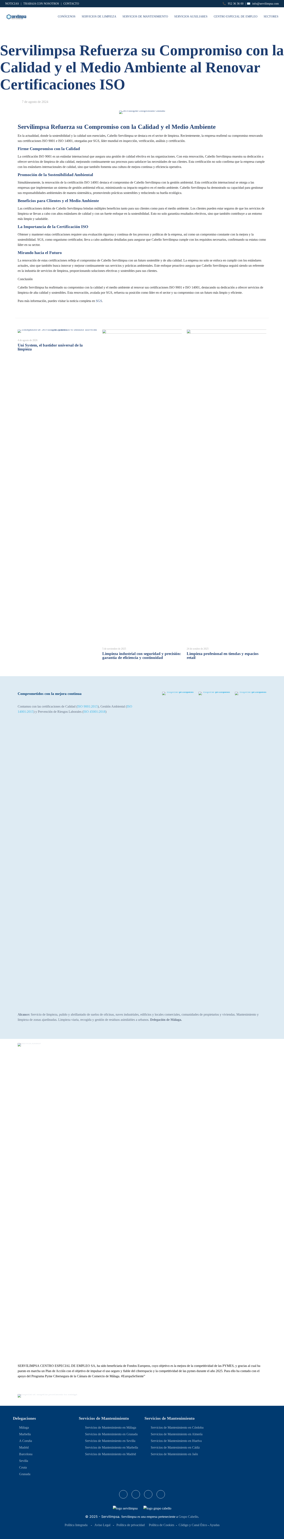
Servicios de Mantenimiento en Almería (177, 1434)
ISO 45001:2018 (94, 711)
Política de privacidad (130, 1525)
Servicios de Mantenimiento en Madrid (110, 1454)
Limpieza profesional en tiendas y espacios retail (222, 655)
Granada (24, 1474)
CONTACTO (71, 3)
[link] (178, 848)
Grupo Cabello (188, 1516)
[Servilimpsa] (16, 16)
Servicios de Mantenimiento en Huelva (176, 1441)
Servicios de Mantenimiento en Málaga (110, 1427)
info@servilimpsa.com (265, 3)
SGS (99, 301)
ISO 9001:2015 (87, 706)
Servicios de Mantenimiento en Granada (111, 1434)
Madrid (24, 1447)
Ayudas (215, 1525)
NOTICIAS (12, 3)
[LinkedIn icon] (136, 1494)
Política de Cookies (161, 1525)
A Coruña (25, 1441)
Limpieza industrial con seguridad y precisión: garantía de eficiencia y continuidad (141, 655)
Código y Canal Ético (193, 1525)
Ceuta (23, 1467)
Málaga (24, 1427)
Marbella (25, 1434)
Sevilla (23, 1461)
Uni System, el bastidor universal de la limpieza (50, 347)
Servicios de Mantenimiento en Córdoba (177, 1427)
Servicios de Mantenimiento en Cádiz (175, 1447)
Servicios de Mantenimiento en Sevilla (110, 1441)
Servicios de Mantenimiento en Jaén (174, 1454)
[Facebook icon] (123, 1494)
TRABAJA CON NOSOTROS (41, 3)
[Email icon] (161, 1494)
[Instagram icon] (148, 1494)
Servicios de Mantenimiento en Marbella (111, 1447)
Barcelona (25, 1454)
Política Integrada (76, 1525)
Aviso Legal (102, 1525)
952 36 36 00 (235, 3)
